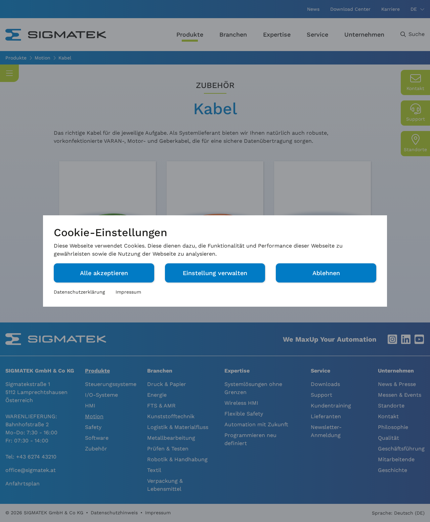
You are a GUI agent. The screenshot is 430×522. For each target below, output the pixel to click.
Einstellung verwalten (215, 272)
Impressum (128, 292)
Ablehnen (326, 272)
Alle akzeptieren (104, 272)
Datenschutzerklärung (79, 292)
